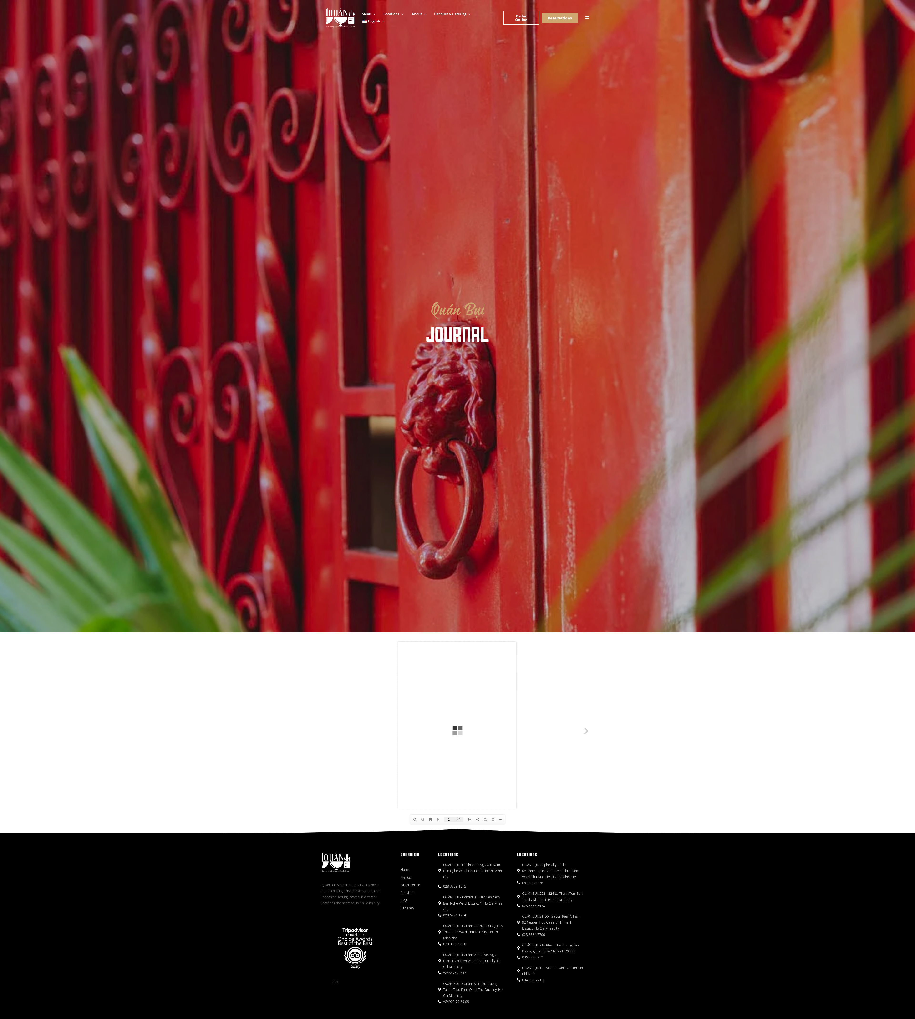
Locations (391, 14)
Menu (366, 14)
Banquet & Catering (450, 14)
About (417, 14)
